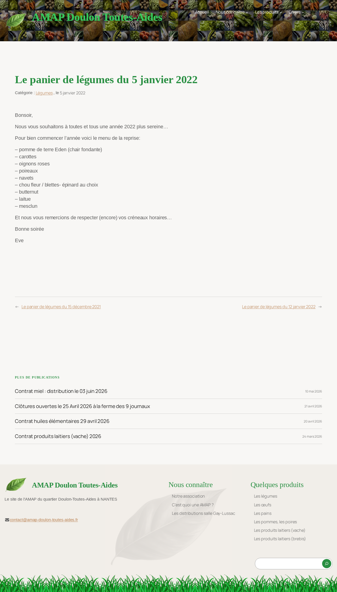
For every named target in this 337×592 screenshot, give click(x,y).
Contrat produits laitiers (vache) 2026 (58, 436)
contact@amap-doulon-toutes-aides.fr (44, 520)
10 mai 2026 (313, 391)
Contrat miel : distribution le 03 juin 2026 (61, 391)
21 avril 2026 (313, 406)
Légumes (44, 93)
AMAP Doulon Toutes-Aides (97, 17)
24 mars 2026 (312, 436)
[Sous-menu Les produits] (280, 12)
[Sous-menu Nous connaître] (247, 12)
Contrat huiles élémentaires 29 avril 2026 (62, 421)
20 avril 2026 (313, 421)
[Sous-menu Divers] (302, 12)
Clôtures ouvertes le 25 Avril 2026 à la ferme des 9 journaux (82, 406)
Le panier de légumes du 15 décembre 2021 (61, 306)
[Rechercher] (326, 563)
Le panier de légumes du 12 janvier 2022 (278, 306)
